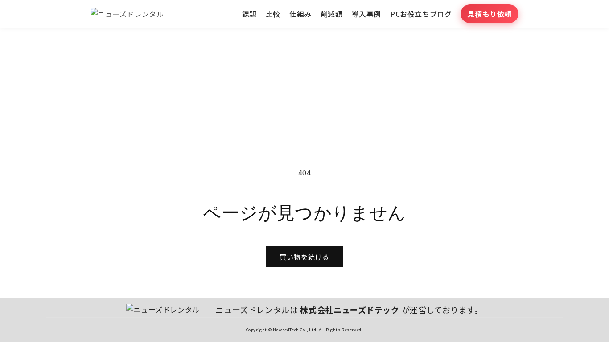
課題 (249, 13)
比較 (273, 13)
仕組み (300, 13)
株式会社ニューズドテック (349, 309)
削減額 (332, 13)
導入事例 (366, 13)
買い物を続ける (304, 256)
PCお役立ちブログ (421, 13)
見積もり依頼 (489, 13)
